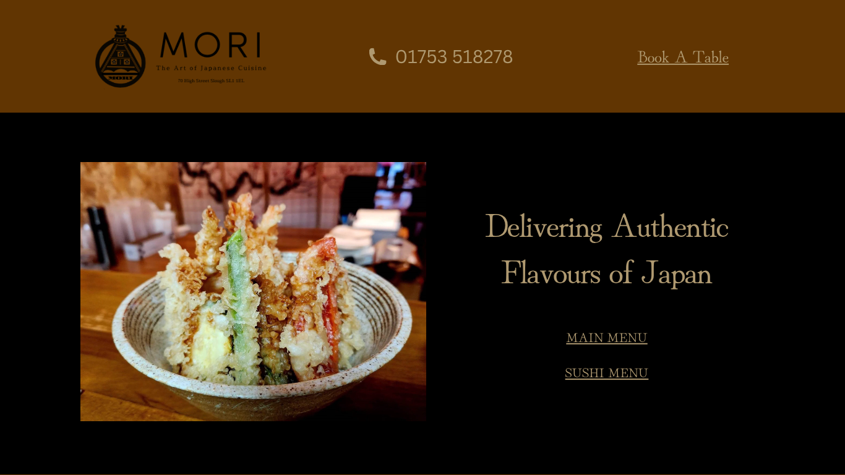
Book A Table (683, 55)
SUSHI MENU (607, 372)
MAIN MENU (606, 337)
